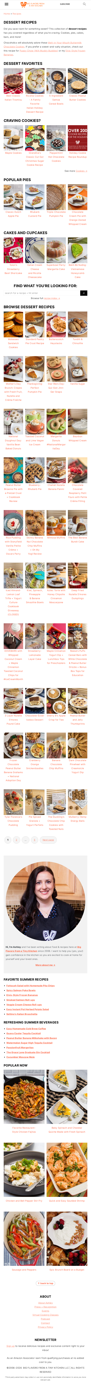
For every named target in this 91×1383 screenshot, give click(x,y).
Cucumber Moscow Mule (20, 1057)
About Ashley (45, 1303)
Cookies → (81, 171)
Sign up (11, 1346)
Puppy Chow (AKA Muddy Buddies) (39, 50)
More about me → (45, 965)
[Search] (83, 293)
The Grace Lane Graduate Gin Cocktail (28, 1052)
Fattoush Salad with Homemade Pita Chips (30, 985)
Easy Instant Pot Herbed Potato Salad (27, 1009)
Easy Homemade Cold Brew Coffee (26, 1028)
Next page (48, 840)
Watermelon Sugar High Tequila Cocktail (29, 1043)
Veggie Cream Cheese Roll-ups (24, 1004)
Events (45, 1311)
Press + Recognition (45, 1307)
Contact (45, 1323)
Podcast (45, 1319)
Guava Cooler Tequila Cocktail (23, 1033)
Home (7, 13)
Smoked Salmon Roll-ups (20, 1000)
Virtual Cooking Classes (45, 1315)
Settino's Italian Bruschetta (21, 1014)
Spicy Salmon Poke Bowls (21, 990)
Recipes (17, 13)
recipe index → (52, 298)
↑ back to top (45, 1283)
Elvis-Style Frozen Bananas (22, 995)
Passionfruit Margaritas (20, 1047)
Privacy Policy (45, 1327)
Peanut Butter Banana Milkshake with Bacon (31, 1038)
